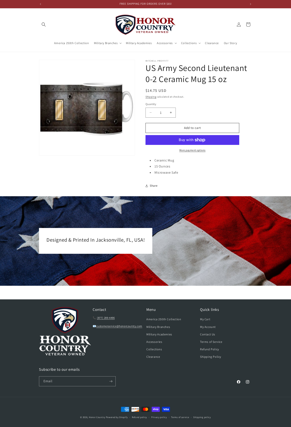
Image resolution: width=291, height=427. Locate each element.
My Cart (205, 319)
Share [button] (154, 186)
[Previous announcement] (40, 4)
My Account (208, 327)
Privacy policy (159, 417)
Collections (154, 349)
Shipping (151, 96)
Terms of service (180, 417)
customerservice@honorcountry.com (119, 326)
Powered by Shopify (117, 417)
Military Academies (159, 334)
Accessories (154, 342)
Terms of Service (211, 342)
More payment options (192, 150)
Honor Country (97, 417)
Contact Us (207, 334)
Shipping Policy (210, 357)
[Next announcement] (250, 4)
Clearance (153, 357)
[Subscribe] (110, 381)
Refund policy (139, 417)
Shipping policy (202, 417)
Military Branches (158, 327)
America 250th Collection (163, 319)
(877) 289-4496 (106, 318)
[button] (43, 24)
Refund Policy (209, 349)
